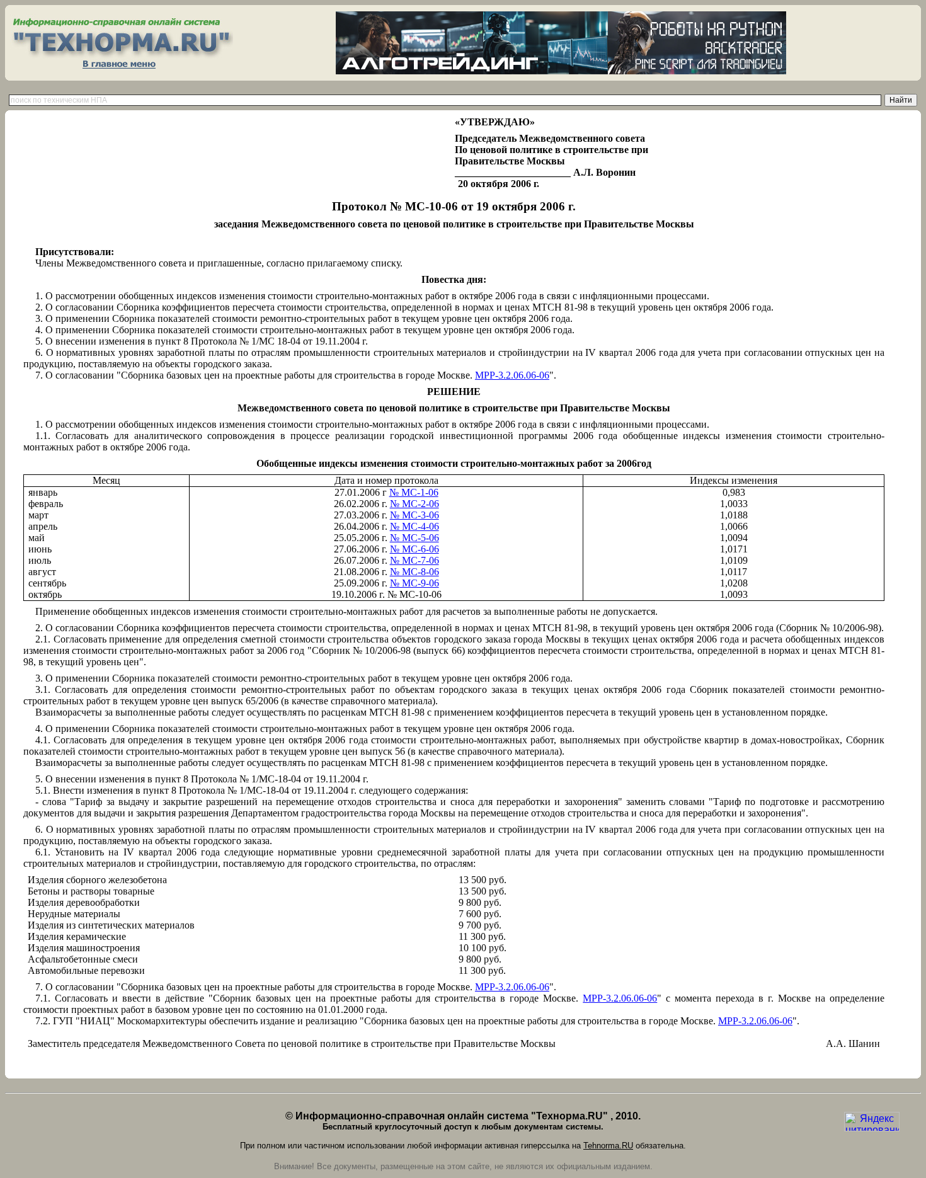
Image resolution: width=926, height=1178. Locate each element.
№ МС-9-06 (414, 583)
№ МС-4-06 (414, 526)
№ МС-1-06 (413, 492)
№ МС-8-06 (414, 571)
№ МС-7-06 (414, 560)
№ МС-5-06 (414, 537)
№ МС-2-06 (414, 503)
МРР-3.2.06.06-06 (512, 375)
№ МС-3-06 (414, 515)
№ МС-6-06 (414, 549)
